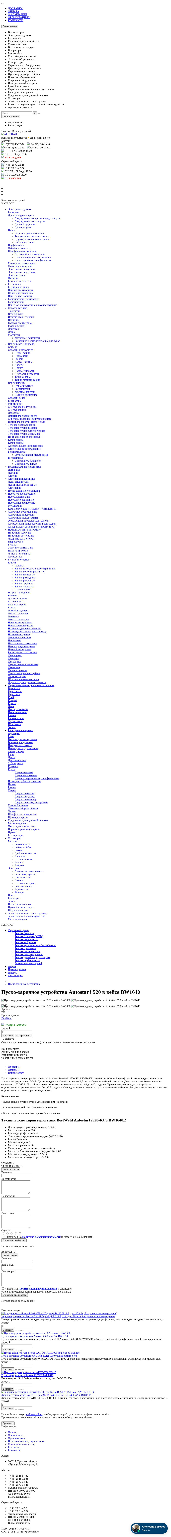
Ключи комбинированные (29, 571)
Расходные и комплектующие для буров (37, 340)
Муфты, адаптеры (25, 391)
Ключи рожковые (25, 580)
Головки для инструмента (22, 739)
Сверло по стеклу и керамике (31, 802)
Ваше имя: (7, 1172)
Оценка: (6, 1230)
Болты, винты (23, 844)
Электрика (14, 868)
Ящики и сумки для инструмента (27, 682)
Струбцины (14, 661)
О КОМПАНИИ (17, 14)
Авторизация (15, 122)
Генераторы (14, 400)
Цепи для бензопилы (20, 296)
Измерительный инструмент (24, 529)
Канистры (14, 898)
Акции (12, 966)
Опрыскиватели (24, 385)
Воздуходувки (16, 314)
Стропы (12, 475)
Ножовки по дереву (19, 634)
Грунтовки (14, 694)
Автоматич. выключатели (29, 871)
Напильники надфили (20, 625)
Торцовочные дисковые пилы (32, 236)
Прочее (19, 367)
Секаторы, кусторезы (27, 373)
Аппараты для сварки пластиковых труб (31, 526)
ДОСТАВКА (15, 8)
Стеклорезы (15, 655)
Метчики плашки (18, 613)
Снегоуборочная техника (22, 406)
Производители (17, 969)
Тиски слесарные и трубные (24, 673)
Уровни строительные (20, 547)
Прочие (12, 832)
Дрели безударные (25, 224)
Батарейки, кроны (25, 874)
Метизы (12, 841)
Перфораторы (16, 245)
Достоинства (8, 1178)
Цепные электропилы (20, 290)
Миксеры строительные (21, 263)
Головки (19, 565)
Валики (12, 595)
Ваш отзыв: (7, 1213)
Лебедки (13, 472)
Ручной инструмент (19, 559)
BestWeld (6, 1018)
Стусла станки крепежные (23, 664)
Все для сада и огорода (21, 343)
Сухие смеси (15, 721)
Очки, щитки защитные (21, 826)
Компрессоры (16, 439)
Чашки (12, 811)
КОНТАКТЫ (15, 20)
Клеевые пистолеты (19, 281)
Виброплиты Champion (28, 460)
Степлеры (13, 658)
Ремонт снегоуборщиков (29, 954)
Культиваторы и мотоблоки (23, 299)
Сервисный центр (18, 930)
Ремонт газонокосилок (27, 951)
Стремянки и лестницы (21, 478)
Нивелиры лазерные (19, 532)
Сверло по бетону (25, 793)
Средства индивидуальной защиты (28, 820)
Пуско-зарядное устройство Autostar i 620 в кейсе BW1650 (34, 1336)
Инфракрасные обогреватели (24, 436)
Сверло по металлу (25, 799)
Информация (8, 1426)
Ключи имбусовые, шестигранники (35, 568)
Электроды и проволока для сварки (28, 520)
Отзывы (13, 1069)
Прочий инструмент (19, 649)
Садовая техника (17, 308)
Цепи (11, 895)
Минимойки (15, 403)
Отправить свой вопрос (14, 1295)
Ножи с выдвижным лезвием (24, 628)
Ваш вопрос (8, 1271)
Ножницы (14, 320)
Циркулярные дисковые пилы (32, 239)
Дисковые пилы (17, 760)
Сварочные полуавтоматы (23, 517)
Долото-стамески (18, 598)
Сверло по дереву (25, 796)
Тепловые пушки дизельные (24, 433)
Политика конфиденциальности (26, 1441)
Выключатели (23, 877)
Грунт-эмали (15, 691)
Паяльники (14, 640)
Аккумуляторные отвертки (30, 221)
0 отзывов (8, 1038)
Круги (11, 769)
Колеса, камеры (23, 361)
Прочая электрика (25, 883)
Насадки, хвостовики (20, 745)
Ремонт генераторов (26, 939)
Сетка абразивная (18, 805)
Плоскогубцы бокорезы (21, 646)
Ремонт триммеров (25, 948)
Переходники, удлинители (23, 748)
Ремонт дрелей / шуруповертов (32, 957)
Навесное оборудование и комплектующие (32, 305)
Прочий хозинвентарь (20, 907)
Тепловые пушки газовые (22, 427)
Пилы (11, 230)
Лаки (11, 706)
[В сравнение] (6, 1004)
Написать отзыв (11, 1169)
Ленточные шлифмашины (29, 254)
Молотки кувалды (18, 619)
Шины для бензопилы (20, 293)
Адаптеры (14, 733)
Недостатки (8, 1196)
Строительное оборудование (24, 448)
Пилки (12, 784)
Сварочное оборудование (22, 511)
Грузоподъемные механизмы (24, 466)
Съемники (14, 667)
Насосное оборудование (21, 493)
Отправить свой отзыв (14, 1240)
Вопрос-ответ (16, 1072)
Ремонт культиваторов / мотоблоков (35, 945)
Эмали (12, 727)
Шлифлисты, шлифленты (22, 814)
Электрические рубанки (22, 272)
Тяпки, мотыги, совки (27, 379)
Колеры (12, 700)
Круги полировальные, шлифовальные (37, 778)
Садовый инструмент (20, 349)
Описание (14, 1066)
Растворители (16, 718)
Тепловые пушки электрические (26, 430)
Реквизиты (14, 1450)
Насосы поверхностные (21, 502)
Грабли (19, 358)
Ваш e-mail (7, 1264)
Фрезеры (13, 278)
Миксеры (13, 616)
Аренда (12, 972)
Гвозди (19, 850)
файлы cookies (34, 1414)
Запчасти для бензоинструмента (26, 916)
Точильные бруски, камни (23, 808)
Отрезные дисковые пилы (29, 233)
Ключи (12, 562)
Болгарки (13, 212)
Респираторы (15, 835)
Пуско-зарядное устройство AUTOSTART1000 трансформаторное (39, 1355)
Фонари (19, 892)
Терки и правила (17, 670)
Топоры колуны (17, 676)
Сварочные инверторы (21, 514)
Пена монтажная (17, 712)
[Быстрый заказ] (16, 1330)
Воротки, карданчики (20, 742)
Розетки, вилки (23, 886)
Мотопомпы (15, 505)
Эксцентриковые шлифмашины (33, 260)
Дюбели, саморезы (25, 853)
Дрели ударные (23, 227)
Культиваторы (16, 302)
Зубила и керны (17, 604)
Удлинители (22, 889)
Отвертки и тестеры (19, 637)
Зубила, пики (15, 763)
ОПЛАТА (13, 11)
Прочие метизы (23, 859)
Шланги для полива (26, 394)
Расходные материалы (20, 730)
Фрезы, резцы (16, 751)
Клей (11, 697)
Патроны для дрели (19, 592)
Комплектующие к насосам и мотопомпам (32, 508)
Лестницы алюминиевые (22, 484)
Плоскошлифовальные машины (33, 257)
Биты (11, 736)
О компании (15, 1435)
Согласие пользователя (21, 1444)
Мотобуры (14, 334)
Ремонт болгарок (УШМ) (29, 936)
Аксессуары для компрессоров (25, 445)
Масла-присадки (17, 919)
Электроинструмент (19, 209)
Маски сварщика (17, 823)
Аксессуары (15, 556)
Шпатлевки (14, 724)
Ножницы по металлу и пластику (27, 631)
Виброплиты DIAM (26, 463)
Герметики (14, 688)
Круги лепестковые (26, 775)
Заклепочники (16, 601)
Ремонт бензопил (24, 933)
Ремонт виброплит (25, 942)
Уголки (19, 862)
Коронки (13, 766)
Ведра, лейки (22, 352)
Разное (12, 715)
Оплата (12, 1432)
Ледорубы (14, 412)
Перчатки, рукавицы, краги (24, 829)
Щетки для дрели (18, 817)
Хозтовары (14, 838)
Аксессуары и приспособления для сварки (32, 523)
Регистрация (15, 125)
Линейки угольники (19, 553)
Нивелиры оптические (21, 535)
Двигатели (14, 329)
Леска (11, 331)
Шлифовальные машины (22, 251)
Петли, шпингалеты (19, 904)
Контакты (13, 1447)
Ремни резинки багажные (22, 652)
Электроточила (16, 275)
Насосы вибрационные (21, 499)
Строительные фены (19, 266)
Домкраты (14, 469)
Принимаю (8, 1423)
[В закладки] (2, 1004)
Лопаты (19, 364)
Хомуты (19, 865)
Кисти (11, 607)
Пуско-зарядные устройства (24, 490)
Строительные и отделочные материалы (31, 685)
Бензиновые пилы (18, 287)
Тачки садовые (23, 376)
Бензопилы (14, 284)
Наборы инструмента (20, 622)
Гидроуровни (15, 541)
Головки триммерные (20, 323)
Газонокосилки (16, 326)
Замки (11, 901)
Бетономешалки (17, 451)
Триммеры (14, 311)
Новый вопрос (10, 1255)
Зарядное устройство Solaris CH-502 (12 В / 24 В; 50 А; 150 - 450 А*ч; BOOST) (46, 1395)
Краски (12, 703)
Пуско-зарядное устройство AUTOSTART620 (27, 1375)
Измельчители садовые (21, 317)
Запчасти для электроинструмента (27, 913)
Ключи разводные (25, 577)
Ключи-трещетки (24, 586)
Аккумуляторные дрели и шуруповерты (37, 218)
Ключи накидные (25, 574)
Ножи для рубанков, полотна (24, 781)
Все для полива (17, 382)
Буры (11, 754)
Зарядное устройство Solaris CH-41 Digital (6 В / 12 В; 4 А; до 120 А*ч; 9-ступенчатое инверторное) (58, 1316)
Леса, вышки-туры (18, 481)
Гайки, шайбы (23, 847)
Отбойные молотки (19, 248)
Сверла (12, 790)
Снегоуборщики (17, 409)
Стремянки (14, 487)
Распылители (22, 388)
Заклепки (20, 856)
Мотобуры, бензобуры (27, 337)
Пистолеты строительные (22, 643)
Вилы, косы (21, 355)
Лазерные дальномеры (21, 538)
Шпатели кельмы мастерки (23, 679)
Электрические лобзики (21, 269)
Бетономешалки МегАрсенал (31, 454)
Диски (11, 757)
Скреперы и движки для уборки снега (29, 418)
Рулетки (12, 544)
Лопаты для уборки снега (22, 415)
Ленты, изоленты (18, 709)
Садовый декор (16, 397)
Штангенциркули (18, 550)
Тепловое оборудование (21, 424)
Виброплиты (15, 457)
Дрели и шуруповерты (21, 215)
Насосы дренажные (19, 496)
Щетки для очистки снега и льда (26, 421)
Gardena (12, 346)
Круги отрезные (24, 772)
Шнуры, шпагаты (18, 910)
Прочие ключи (23, 589)
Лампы (19, 880)
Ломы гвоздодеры (18, 610)
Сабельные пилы (24, 242)
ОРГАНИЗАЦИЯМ (19, 17)
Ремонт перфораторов (27, 960)
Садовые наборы (24, 370)
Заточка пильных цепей (28, 963)
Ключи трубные (24, 583)
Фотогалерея (15, 975)
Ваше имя (7, 1258)
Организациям (16, 1438)
